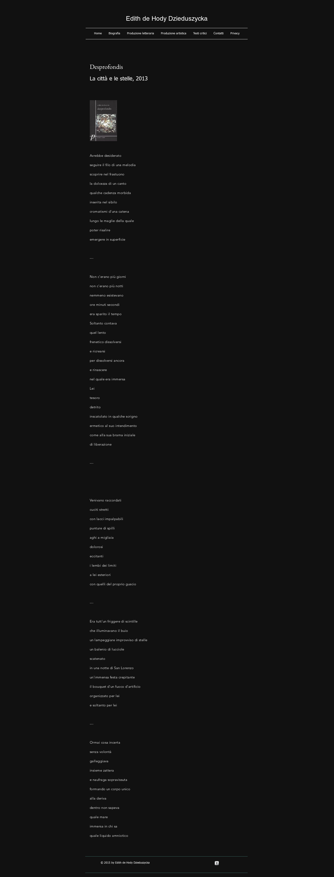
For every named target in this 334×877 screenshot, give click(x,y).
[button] (114, 33)
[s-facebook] (217, 863)
